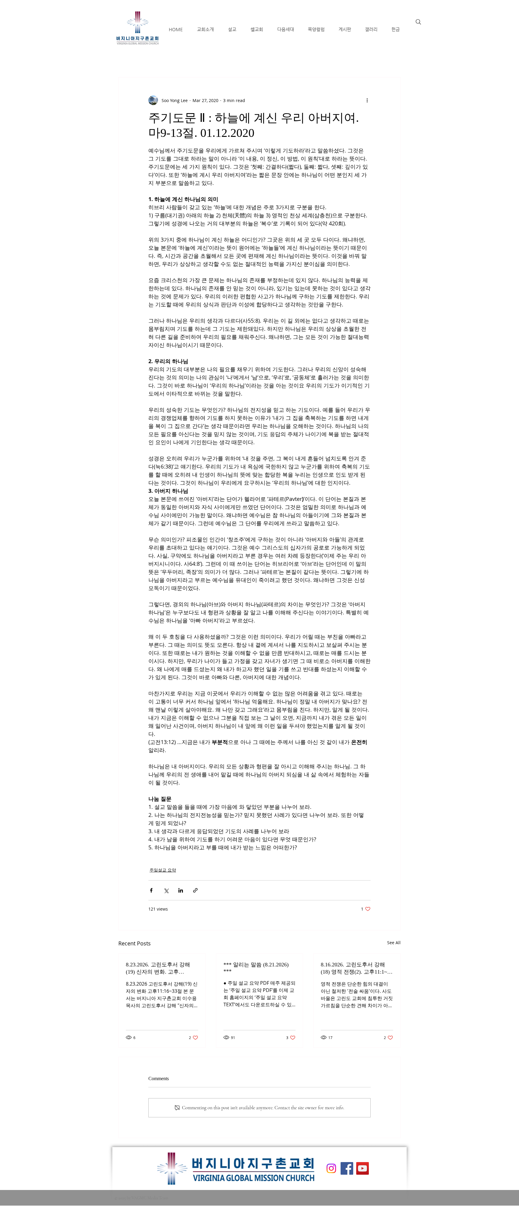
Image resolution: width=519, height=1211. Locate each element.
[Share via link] (195, 890)
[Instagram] (331, 1168)
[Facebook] (347, 1168)
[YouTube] (362, 1168)
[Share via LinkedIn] (181, 890)
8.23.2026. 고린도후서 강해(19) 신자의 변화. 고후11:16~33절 (158, 968)
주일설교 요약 (163, 870)
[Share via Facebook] (151, 890)
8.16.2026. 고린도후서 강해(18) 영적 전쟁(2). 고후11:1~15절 (357, 968)
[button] (205, 29)
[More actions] (367, 100)
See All (394, 942)
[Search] (418, 22)
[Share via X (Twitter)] (166, 890)
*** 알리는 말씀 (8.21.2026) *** (256, 968)
